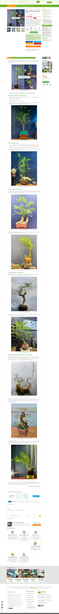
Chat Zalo (2, 605)
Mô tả (9, 57)
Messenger (2, 608)
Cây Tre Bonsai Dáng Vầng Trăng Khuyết (18, 579)
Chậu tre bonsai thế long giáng (11, 579)
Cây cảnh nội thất (30, 3)
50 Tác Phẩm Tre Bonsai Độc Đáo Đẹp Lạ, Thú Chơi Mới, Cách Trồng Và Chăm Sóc (33, 9)
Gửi (39, 515)
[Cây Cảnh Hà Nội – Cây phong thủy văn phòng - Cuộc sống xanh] (12, 2)
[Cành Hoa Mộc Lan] (49, 63)
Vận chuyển (25, 57)
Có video (26, 501)
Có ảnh (30, 501)
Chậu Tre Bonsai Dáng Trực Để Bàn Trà (25, 579)
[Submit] (38, 2)
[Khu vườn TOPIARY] (44, 69)
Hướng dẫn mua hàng (30, 595)
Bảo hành (30, 57)
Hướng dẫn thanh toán (30, 597)
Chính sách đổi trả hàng (30, 601)
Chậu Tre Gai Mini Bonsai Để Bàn (41, 579)
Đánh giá (50, 85)
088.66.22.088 (43, 3)
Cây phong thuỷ (25, 3)
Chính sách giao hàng (30, 599)
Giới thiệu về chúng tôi (30, 593)
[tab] (9, 58)
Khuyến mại (19, 57)
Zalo (28, 38)
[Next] (23, 18)
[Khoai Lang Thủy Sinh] (49, 69)
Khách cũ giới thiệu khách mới (47, 21)
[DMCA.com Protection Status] (10, 608)
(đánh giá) (30, 14)
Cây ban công (20, 3)
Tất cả (10, 501)
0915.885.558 (45, 38)
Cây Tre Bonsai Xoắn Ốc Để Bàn (33, 579)
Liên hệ (44, 85)
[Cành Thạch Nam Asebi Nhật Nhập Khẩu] (44, 63)
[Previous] (8, 18)
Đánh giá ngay (36, 496)
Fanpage (39, 37)
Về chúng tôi (14, 57)
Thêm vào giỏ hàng (34, 32)
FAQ (34, 57)
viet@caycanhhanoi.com (47, 40)
